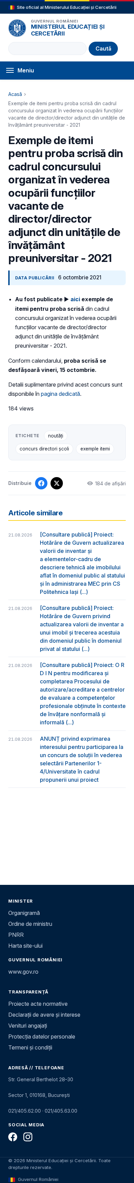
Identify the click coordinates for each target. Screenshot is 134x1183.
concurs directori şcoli (44, 448)
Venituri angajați (27, 1025)
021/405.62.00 (24, 1111)
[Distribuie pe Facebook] (41, 483)
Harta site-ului (25, 945)
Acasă (15, 94)
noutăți (55, 436)
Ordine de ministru (30, 923)
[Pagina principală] (17, 28)
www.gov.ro (23, 971)
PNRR (16, 934)
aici (75, 299)
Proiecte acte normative (38, 1003)
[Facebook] (12, 1136)
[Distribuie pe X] (57, 483)
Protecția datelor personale (41, 1036)
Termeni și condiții (30, 1047)
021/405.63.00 (61, 1111)
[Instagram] (27, 1136)
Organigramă (24, 912)
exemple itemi (95, 448)
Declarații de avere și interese (44, 1014)
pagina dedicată (60, 393)
